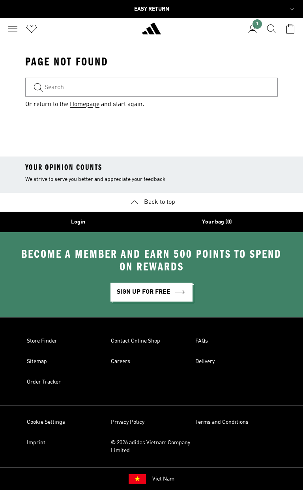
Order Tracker (44, 382)
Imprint (36, 442)
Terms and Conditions (222, 422)
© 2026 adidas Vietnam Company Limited (150, 446)
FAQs (201, 341)
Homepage (84, 104)
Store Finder (42, 341)
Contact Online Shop (135, 341)
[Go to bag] (290, 28)
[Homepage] (151, 31)
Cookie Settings (46, 422)
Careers (120, 361)
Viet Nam (163, 479)
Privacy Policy (127, 422)
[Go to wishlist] (31, 28)
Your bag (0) (217, 222)
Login (78, 222)
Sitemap (37, 361)
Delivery (205, 361)
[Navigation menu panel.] (12, 28)
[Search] (271, 28)
